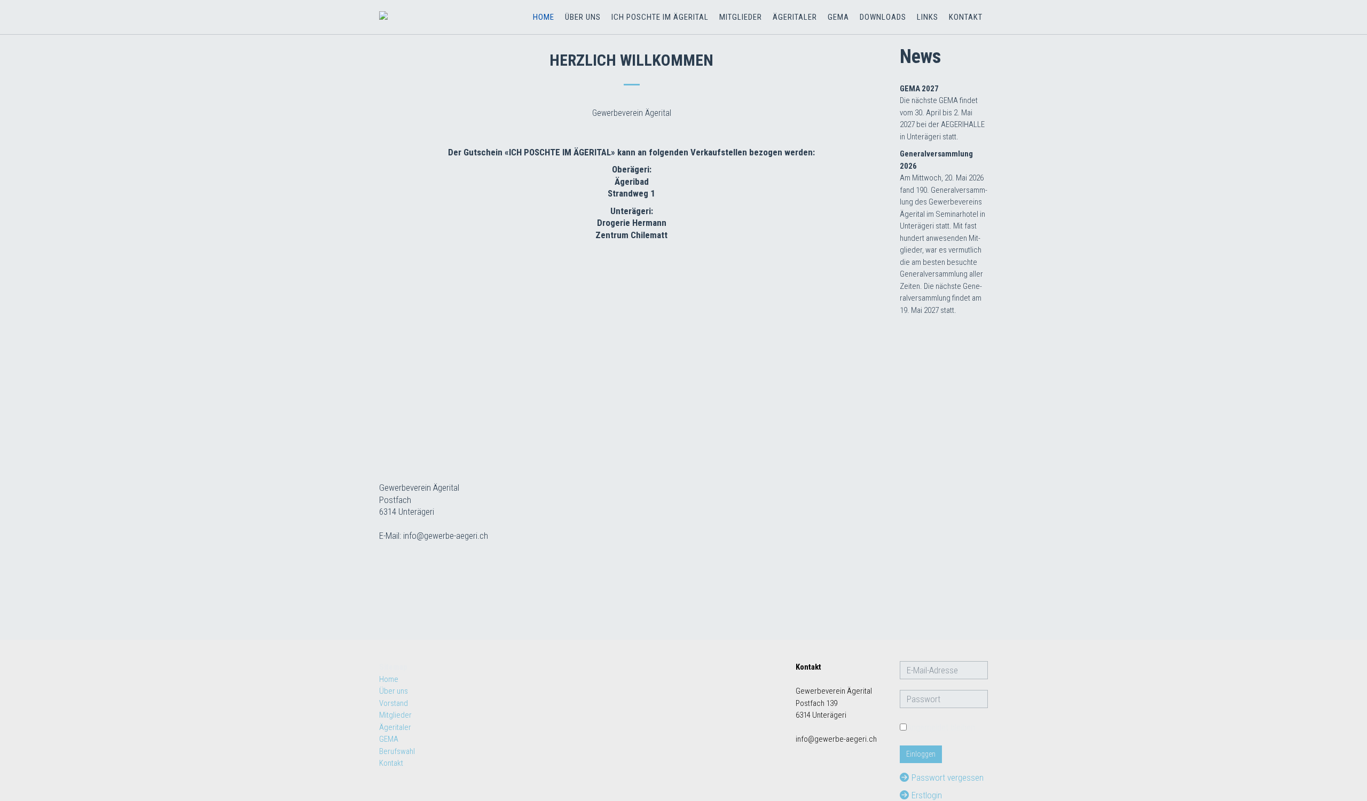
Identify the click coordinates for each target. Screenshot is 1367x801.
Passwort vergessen (948, 777)
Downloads (883, 17)
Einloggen (921, 754)
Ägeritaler (795, 17)
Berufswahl (397, 751)
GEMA (838, 17)
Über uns (583, 17)
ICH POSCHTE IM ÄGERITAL (660, 17)
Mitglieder (740, 17)
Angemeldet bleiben (941, 727)
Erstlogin (927, 795)
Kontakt (966, 17)
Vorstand (393, 703)
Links (927, 17)
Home (543, 17)
